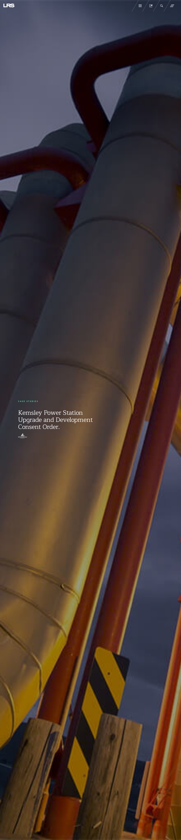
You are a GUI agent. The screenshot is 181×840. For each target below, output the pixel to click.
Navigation (172, 6)
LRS (9, 6)
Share (151, 6)
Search (161, 6)
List (140, 6)
